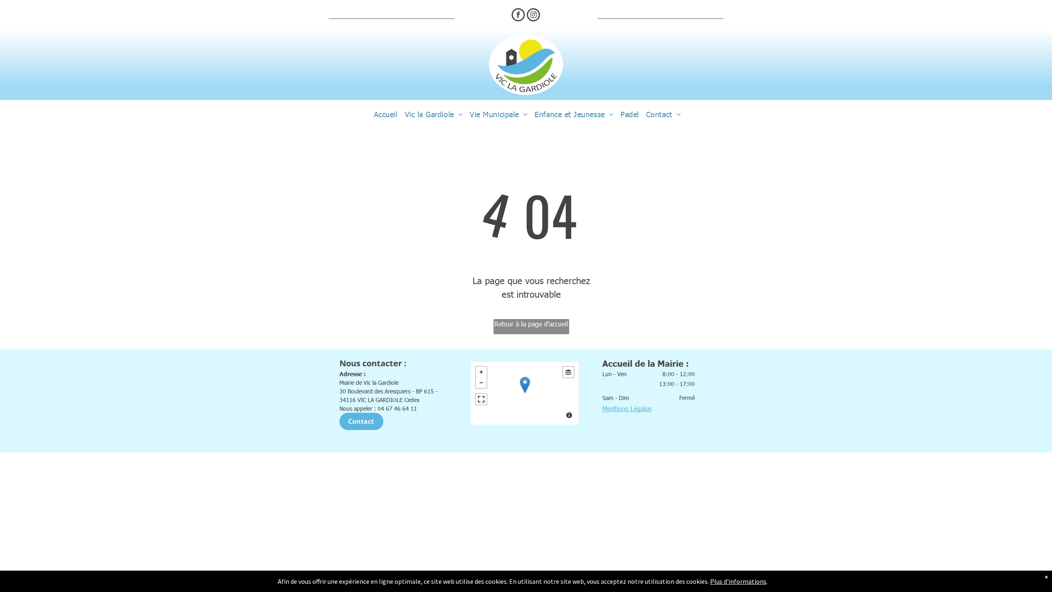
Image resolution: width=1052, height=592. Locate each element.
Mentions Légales (627, 408)
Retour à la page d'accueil (531, 323)
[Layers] (568, 372)
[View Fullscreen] (481, 399)
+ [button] (481, 372)
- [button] (481, 382)
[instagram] (533, 15)
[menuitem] (384, 114)
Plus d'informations (738, 581)
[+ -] (525, 393)
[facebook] (518, 15)
